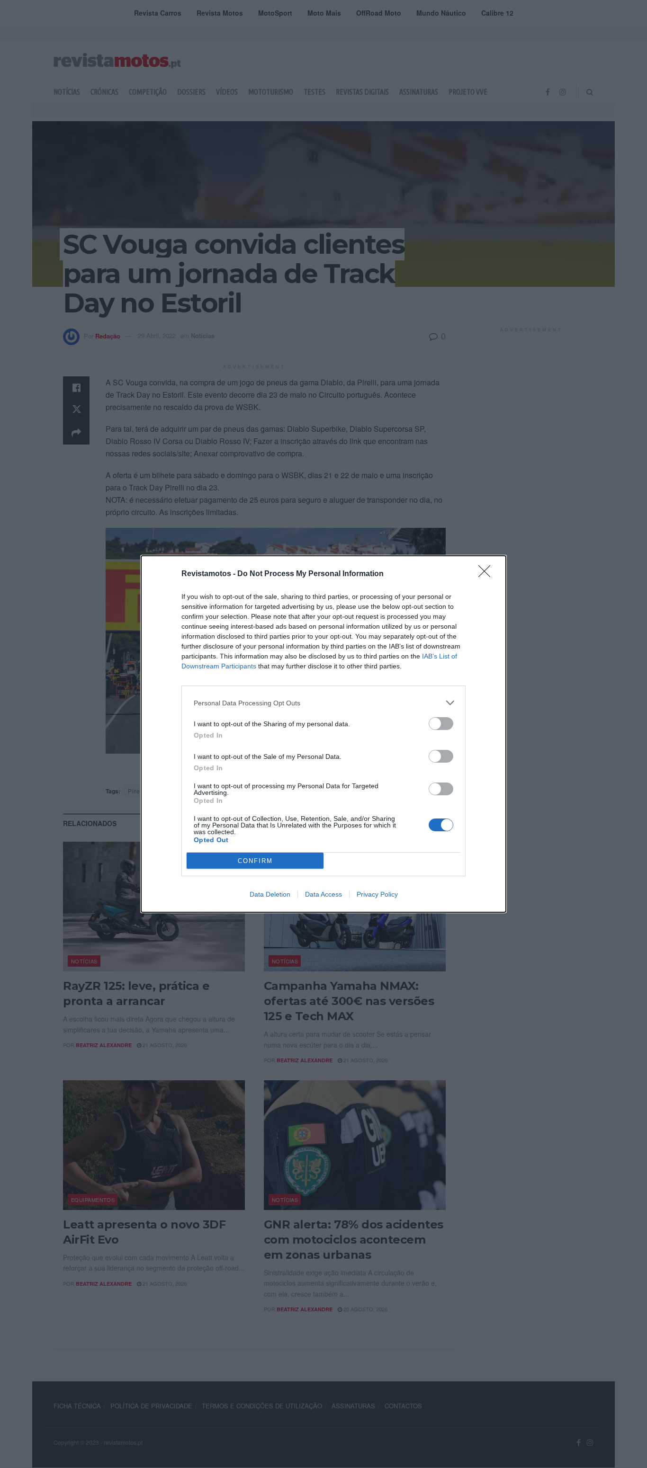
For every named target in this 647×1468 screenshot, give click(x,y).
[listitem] (323, 703)
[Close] (487, 574)
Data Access (323, 894)
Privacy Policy (377, 894)
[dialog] (323, 734)
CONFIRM (255, 860)
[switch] (441, 723)
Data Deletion (270, 894)
